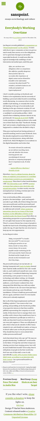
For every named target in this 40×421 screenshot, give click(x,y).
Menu (3, 3)
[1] (31, 264)
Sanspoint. (20, 14)
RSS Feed (20, 405)
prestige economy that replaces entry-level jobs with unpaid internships (19, 186)
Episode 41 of (21, 118)
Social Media (17, 37)
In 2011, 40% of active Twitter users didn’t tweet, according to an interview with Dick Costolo (20, 357)
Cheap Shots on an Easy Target (29, 382)
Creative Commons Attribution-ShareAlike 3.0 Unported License (20, 414)
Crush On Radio (24, 266)
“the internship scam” (14, 184)
